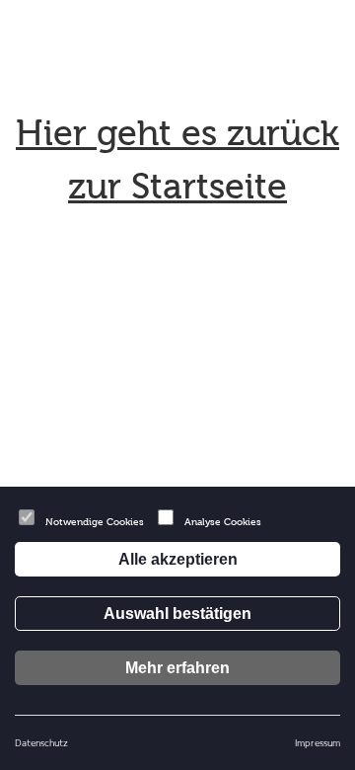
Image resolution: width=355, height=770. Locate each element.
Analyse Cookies (222, 521)
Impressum (317, 742)
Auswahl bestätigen (177, 613)
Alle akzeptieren (178, 559)
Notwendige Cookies (94, 521)
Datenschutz (41, 742)
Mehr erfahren (177, 667)
